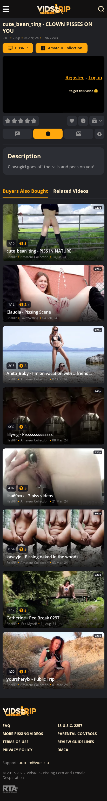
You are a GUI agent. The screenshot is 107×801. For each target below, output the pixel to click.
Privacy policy (17, 749)
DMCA (62, 749)
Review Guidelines (75, 741)
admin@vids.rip (34, 762)
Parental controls (77, 733)
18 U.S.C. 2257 (69, 725)
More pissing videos (23, 733)
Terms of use (16, 741)
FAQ (6, 725)
